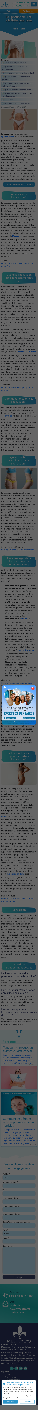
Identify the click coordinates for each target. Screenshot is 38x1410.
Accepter (10, 1401)
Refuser (27, 1401)
